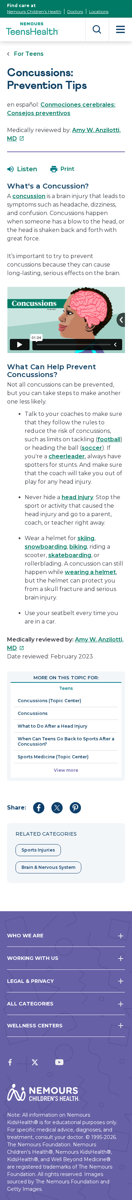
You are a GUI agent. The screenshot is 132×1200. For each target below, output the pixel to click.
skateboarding (69, 555)
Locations (98, 11)
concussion (28, 196)
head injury (77, 497)
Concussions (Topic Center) (49, 700)
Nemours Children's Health (34, 11)
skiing (85, 538)
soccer (92, 447)
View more (66, 770)
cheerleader (67, 456)
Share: (16, 807)
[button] (22, 169)
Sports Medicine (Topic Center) (53, 756)
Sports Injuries (38, 850)
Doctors (75, 11)
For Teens (29, 53)
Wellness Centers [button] (35, 1025)
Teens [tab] (66, 688)
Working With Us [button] (32, 958)
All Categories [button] (30, 1004)
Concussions (33, 713)
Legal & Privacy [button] (30, 981)
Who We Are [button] (25, 935)
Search (97, 29)
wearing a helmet (90, 572)
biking (78, 546)
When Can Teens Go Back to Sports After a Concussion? (66, 741)
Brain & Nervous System (48, 867)
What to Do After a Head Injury (52, 726)
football (109, 439)
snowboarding (46, 546)
